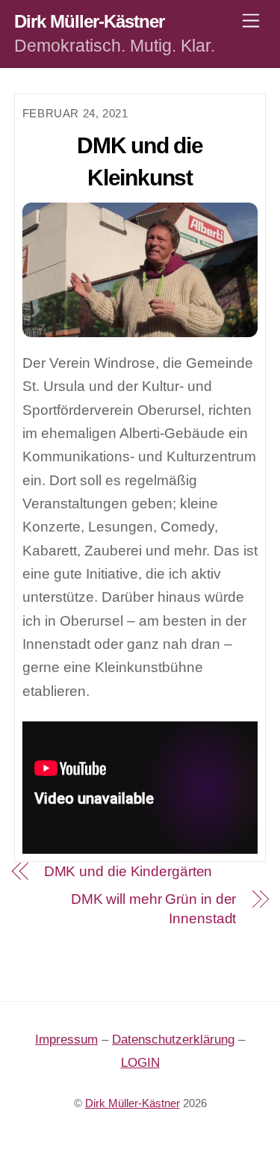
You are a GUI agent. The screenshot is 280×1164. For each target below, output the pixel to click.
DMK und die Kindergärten (128, 871)
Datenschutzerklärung (173, 1039)
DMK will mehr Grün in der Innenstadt (154, 909)
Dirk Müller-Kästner (132, 1103)
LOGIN (140, 1063)
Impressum (66, 1039)
